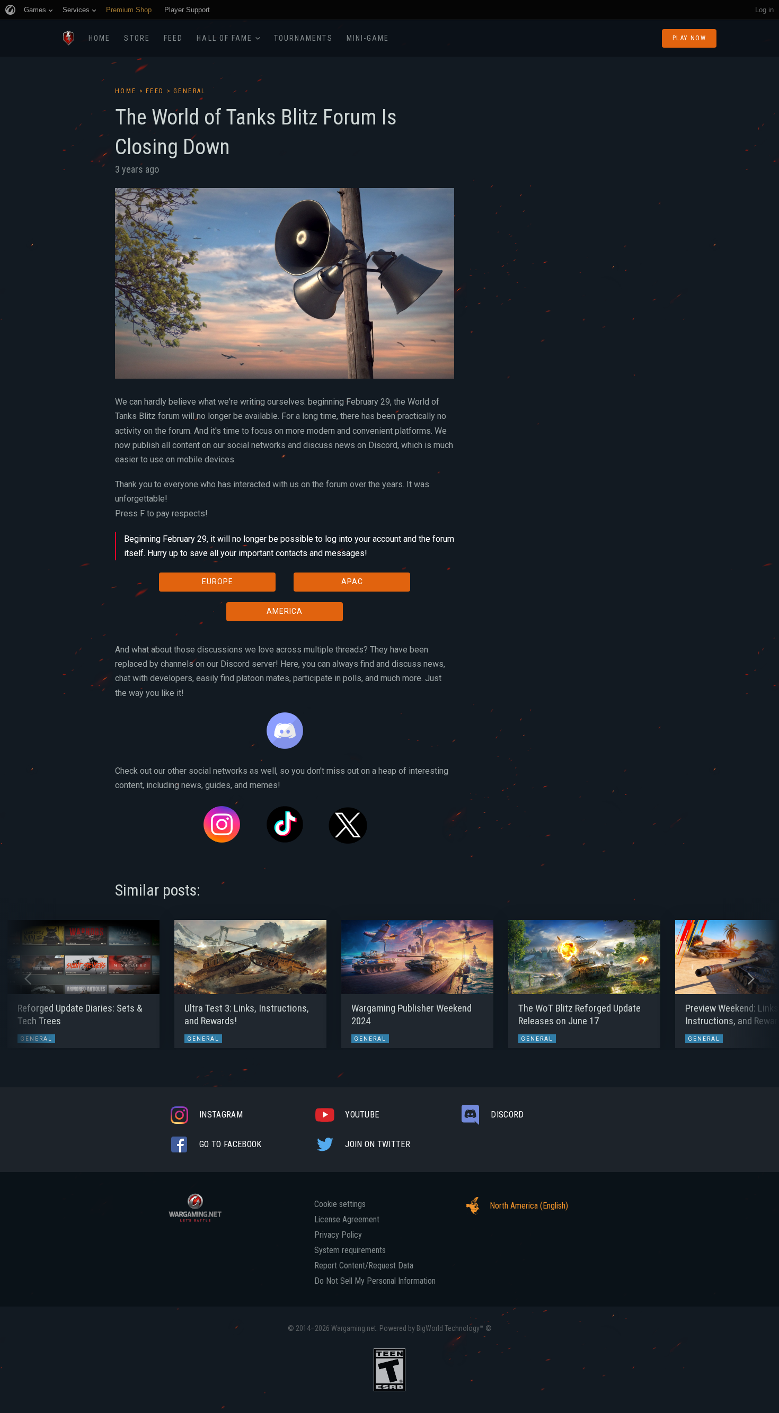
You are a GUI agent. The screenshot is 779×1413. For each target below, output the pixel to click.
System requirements (350, 1250)
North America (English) (529, 1206)
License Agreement (346, 1219)
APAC (352, 581)
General (189, 91)
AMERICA (285, 611)
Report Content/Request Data (363, 1266)
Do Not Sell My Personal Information (375, 1281)
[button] (28, 978)
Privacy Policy (338, 1235)
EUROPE (217, 581)
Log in (764, 10)
